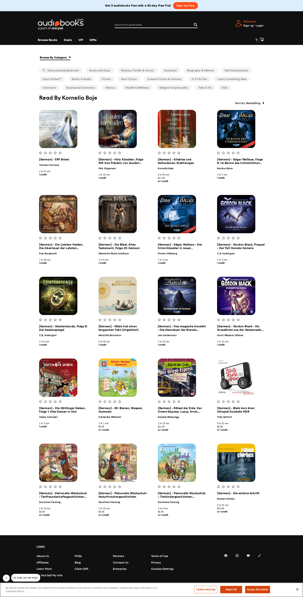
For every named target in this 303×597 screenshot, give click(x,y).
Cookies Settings (162, 569)
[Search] (195, 24)
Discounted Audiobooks (63, 70)
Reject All (231, 589)
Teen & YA (204, 87)
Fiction (106, 79)
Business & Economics (80, 87)
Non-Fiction (129, 79)
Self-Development (236, 70)
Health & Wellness (137, 87)
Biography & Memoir (200, 70)
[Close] (297, 589)
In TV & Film (199, 79)
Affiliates (42, 562)
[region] (151, 590)
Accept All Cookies (257, 589)
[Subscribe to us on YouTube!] (248, 566)
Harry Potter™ (52, 79)
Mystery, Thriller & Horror (137, 70)
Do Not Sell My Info (49, 575)
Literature (49, 87)
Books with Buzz (99, 70)
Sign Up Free (185, 5)
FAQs (78, 556)
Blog (78, 562)
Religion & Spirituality (173, 87)
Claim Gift (81, 569)
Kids (224, 87)
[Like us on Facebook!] (225, 566)
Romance (170, 70)
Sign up (248, 26)
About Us (42, 556)
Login (260, 26)
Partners (118, 556)
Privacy (156, 562)
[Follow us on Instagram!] (237, 566)
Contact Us (120, 562)
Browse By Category (54, 57)
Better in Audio (81, 79)
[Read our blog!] (259, 566)
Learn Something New (232, 79)
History (110, 87)
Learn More (44, 569)
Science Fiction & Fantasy (164, 79)
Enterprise (119, 569)
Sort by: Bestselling (248, 103)
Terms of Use (159, 556)
